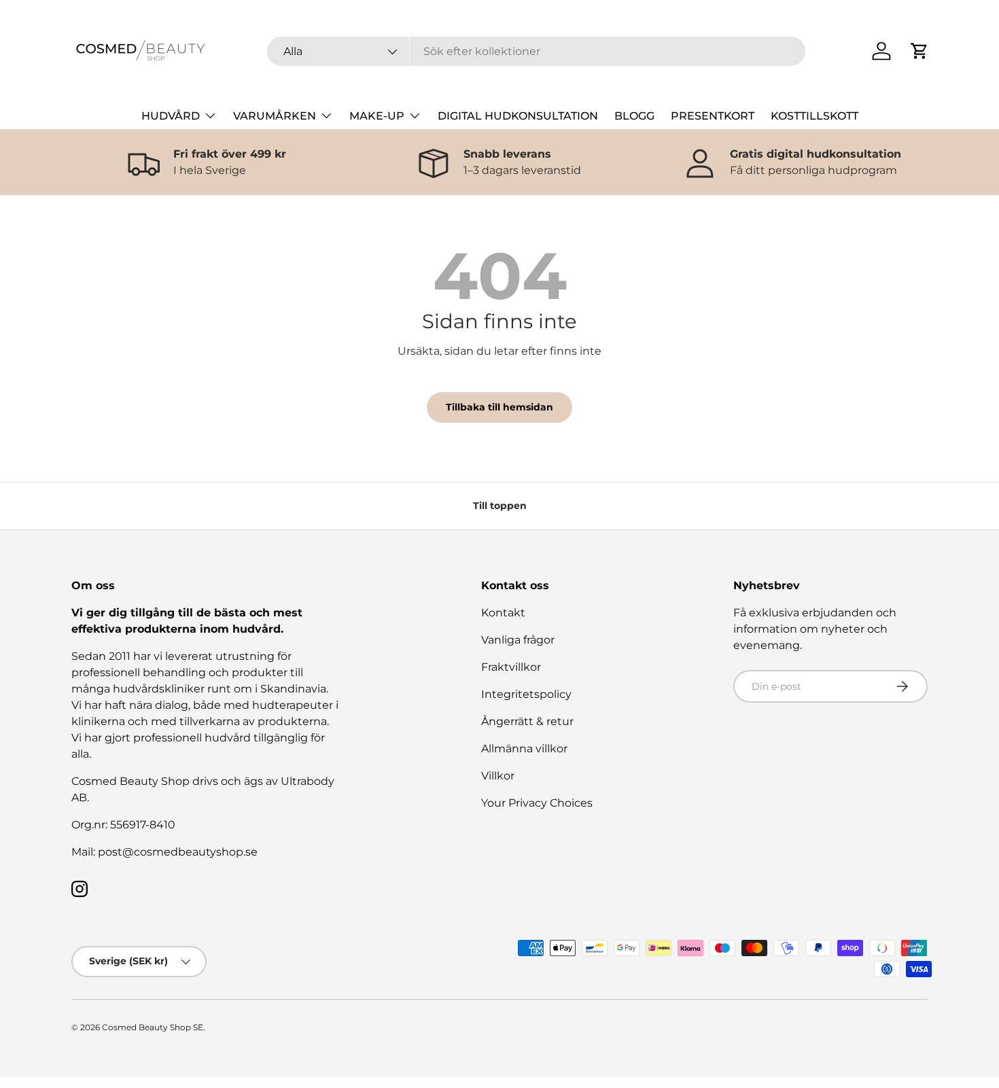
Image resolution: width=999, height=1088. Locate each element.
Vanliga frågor (518, 639)
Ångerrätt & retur (527, 721)
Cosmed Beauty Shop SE (152, 1027)
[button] (919, 51)
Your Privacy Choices (537, 802)
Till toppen (500, 505)
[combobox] (536, 51)
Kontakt (503, 612)
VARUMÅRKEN (274, 115)
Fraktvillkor (511, 667)
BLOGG (634, 115)
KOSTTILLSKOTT (814, 115)
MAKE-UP (376, 115)
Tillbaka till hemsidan (499, 407)
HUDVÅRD (170, 115)
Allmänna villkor (524, 748)
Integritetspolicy (526, 694)
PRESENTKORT (712, 115)
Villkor (497, 775)
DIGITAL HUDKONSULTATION (518, 115)
